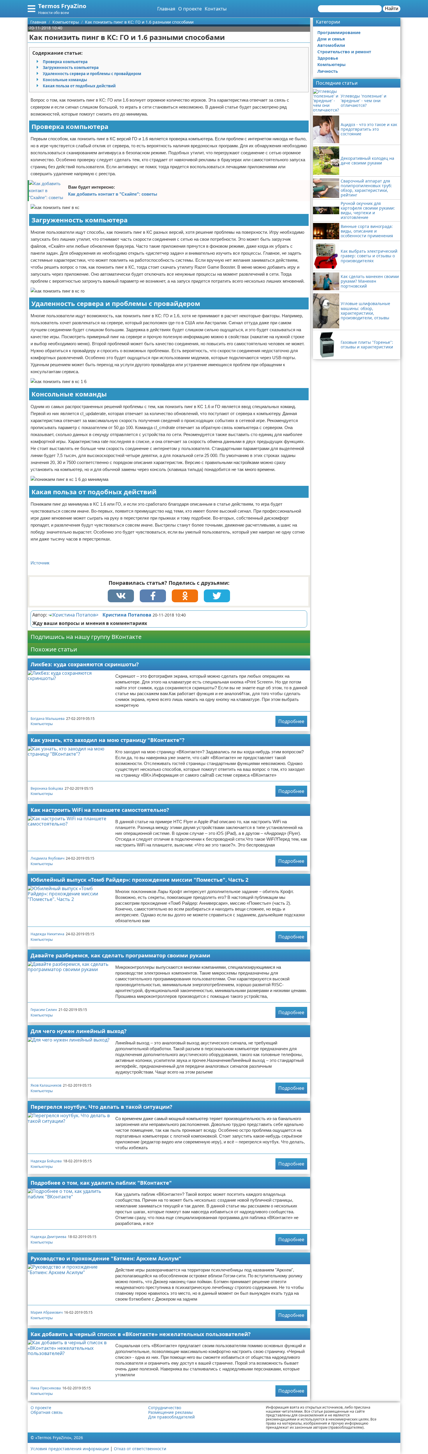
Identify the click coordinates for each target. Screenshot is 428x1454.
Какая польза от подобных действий (79, 85)
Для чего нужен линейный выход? (79, 1031)
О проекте (190, 9)
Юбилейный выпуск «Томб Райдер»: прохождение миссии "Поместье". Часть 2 (139, 879)
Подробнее (291, 721)
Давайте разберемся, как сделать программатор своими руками (120, 955)
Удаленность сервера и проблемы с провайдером (92, 73)
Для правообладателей (171, 1417)
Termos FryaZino (62, 6)
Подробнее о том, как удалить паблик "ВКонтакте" (101, 1182)
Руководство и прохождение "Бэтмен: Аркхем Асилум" (106, 1258)
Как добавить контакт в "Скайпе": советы (112, 194)
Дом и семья (331, 39)
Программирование (338, 32)
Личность (327, 71)
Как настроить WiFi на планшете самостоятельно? (100, 809)
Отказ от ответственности (140, 1448)
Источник (40, 562)
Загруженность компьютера (71, 67)
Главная (166, 9)
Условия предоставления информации (70, 1448)
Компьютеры (42, 723)
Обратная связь (47, 1412)
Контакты (216, 9)
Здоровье (327, 58)
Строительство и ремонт (344, 51)
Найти (391, 8)
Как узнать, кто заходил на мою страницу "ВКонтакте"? (108, 739)
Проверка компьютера (65, 61)
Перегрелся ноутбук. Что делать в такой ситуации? (101, 1106)
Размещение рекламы (170, 1412)
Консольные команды (65, 79)
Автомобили (331, 45)
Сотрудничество (164, 1407)
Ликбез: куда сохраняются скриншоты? (85, 664)
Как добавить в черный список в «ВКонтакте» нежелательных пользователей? (141, 1334)
